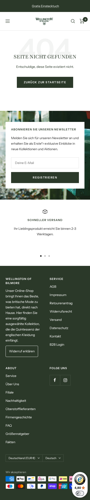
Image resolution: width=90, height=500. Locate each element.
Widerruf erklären (22, 351)
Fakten (10, 442)
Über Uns (12, 384)
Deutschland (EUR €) (22, 458)
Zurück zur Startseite (45, 82)
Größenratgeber (17, 434)
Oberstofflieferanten (21, 409)
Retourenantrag (61, 303)
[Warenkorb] (82, 21)
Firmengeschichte (19, 417)
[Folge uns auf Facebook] (55, 380)
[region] (45, 228)
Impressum (58, 295)
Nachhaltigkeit (16, 401)
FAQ (9, 425)
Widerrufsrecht (61, 311)
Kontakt (55, 336)
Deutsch (50, 458)
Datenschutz (59, 328)
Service (11, 376)
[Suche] (73, 21)
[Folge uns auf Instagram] (65, 380)
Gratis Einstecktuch (45, 6)
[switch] (80, 493)
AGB (53, 286)
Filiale (10, 392)
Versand (56, 320)
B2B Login (57, 344)
